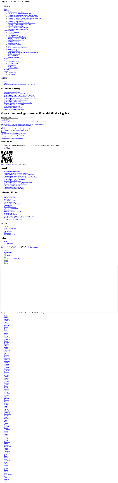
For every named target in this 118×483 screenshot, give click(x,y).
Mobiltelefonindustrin (13, 32)
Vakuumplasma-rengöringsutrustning (18, 27)
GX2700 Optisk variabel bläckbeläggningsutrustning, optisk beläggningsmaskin (22, 124)
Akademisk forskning (13, 57)
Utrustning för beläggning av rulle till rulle (19, 24)
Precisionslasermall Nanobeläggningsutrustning (13, 133)
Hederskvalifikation (13, 63)
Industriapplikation (9, 30)
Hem (5, 9)
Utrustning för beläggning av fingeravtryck (19, 19)
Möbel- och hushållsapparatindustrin (17, 47)
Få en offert (4, 77)
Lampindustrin (12, 46)
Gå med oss (11, 66)
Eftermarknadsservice (13, 61)
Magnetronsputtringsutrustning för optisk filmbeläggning (23, 16)
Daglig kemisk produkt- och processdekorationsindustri (23, 52)
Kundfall (6, 69)
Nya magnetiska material (14, 44)
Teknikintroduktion (13, 68)
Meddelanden (11, 74)
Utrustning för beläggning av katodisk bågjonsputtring (22, 15)
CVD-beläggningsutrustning (15, 26)
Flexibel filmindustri (13, 41)
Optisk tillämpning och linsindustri (17, 37)
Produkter (7, 10)
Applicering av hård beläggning (16, 40)
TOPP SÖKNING (33, 248)
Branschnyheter (12, 72)
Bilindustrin (11, 33)
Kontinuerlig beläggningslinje (16, 12)
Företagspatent (12, 65)
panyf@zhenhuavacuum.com (12, 147)
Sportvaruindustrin (13, 55)
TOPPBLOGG (23, 248)
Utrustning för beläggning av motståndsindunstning (22, 23)
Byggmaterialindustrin (14, 51)
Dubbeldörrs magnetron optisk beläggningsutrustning (15, 128)
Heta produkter (5, 248)
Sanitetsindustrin (12, 49)
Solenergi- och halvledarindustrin (17, 38)
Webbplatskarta (14, 248)
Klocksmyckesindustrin (14, 54)
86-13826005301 (9, 255)
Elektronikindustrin (13, 35)
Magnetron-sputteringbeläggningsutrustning (19, 13)
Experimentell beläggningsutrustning (18, 29)
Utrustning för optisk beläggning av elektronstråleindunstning (24, 18)
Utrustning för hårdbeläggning (16, 21)
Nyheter (6, 71)
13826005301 (8, 252)
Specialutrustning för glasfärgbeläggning (12, 138)
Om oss (6, 60)
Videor (6, 58)
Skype (6, 261)
